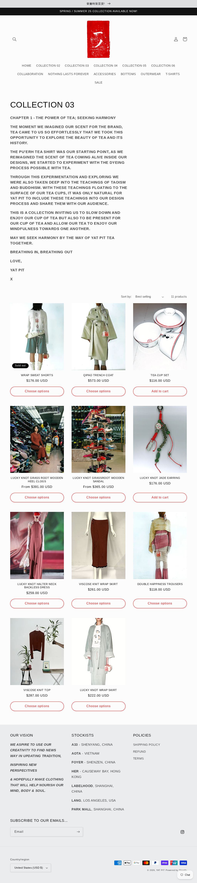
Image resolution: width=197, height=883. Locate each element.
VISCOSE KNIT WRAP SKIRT (98, 584)
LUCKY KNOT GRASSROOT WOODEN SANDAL (98, 480)
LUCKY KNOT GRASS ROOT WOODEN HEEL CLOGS (37, 480)
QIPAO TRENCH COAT (98, 375)
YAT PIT (160, 870)
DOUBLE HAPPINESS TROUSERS (160, 584)
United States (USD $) (28, 867)
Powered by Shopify (176, 870)
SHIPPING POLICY (146, 744)
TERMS (138, 758)
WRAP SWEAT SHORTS (37, 375)
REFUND (139, 751)
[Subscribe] (78, 832)
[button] (14, 39)
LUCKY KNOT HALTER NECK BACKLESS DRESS (37, 586)
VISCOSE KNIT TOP (36, 690)
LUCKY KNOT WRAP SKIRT (98, 690)
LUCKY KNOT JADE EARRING (160, 478)
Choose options (37, 391)
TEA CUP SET (160, 375)
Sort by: (126, 296)
